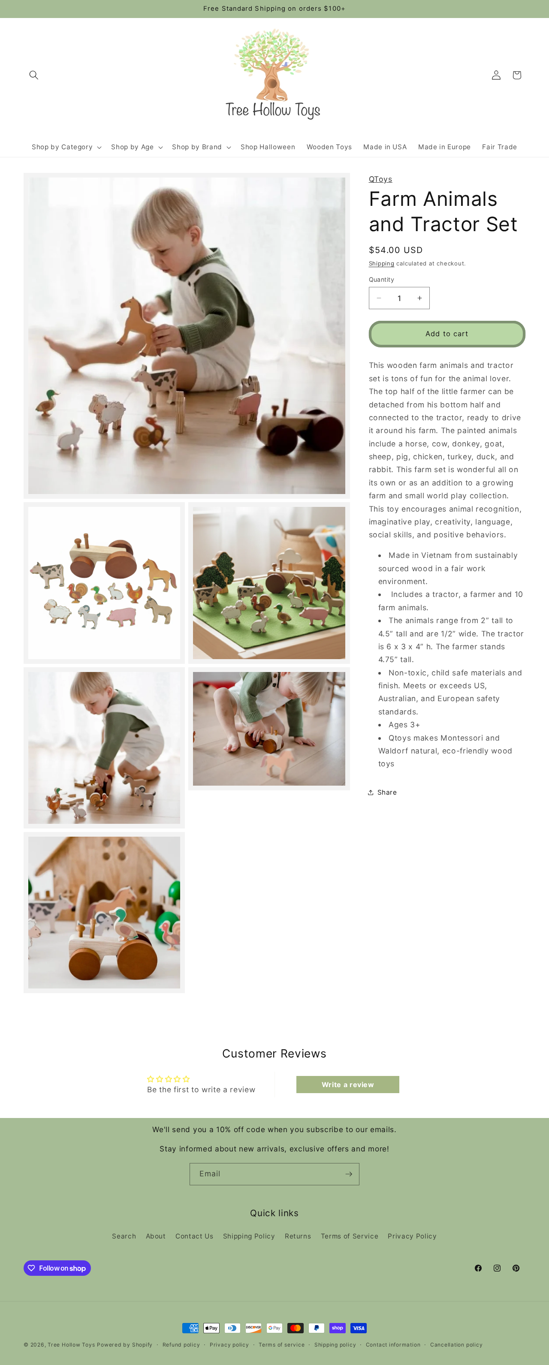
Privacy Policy (412, 1236)
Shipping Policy (249, 1236)
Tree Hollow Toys (71, 1344)
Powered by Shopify (125, 1344)
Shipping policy (335, 1344)
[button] (34, 75)
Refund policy (181, 1344)
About (156, 1236)
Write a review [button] (348, 1084)
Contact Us (194, 1236)
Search (124, 1236)
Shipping (382, 262)
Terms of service (282, 1344)
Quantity (382, 279)
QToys (380, 179)
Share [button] (387, 792)
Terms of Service (350, 1236)
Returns (298, 1236)
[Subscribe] (348, 1174)
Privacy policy (229, 1344)
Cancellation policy (456, 1344)
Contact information (393, 1344)
